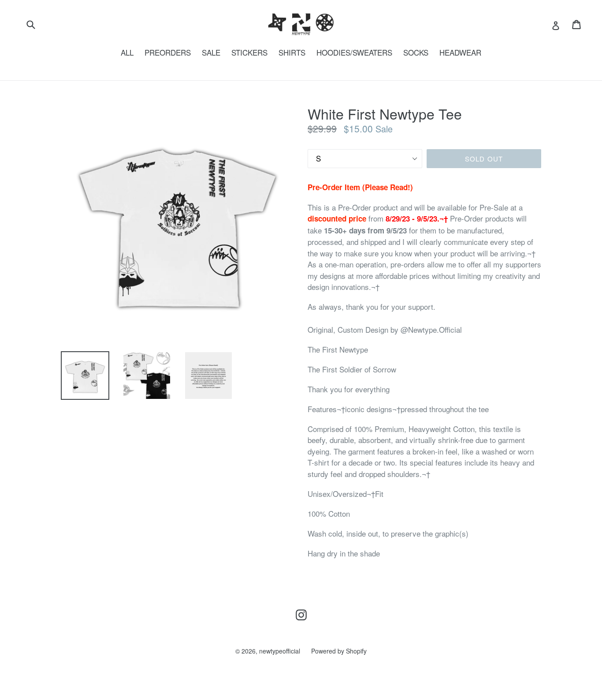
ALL (127, 52)
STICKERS (249, 52)
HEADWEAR (460, 52)
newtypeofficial (279, 650)
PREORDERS (168, 52)
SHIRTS (292, 52)
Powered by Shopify (339, 650)
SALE (211, 52)
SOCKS (415, 52)
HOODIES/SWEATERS (354, 52)
